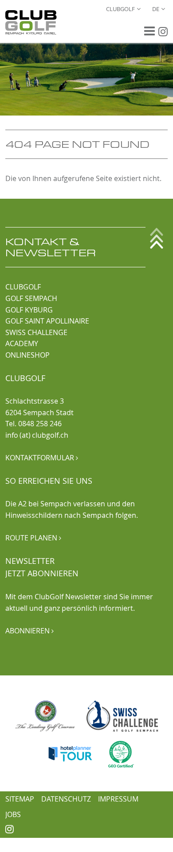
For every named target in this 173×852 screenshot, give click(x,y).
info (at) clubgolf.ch (36, 435)
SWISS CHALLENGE (36, 332)
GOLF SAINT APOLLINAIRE (47, 321)
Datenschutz (66, 799)
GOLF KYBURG (29, 310)
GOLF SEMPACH (31, 298)
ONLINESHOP (27, 355)
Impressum (118, 799)
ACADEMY (21, 343)
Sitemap (19, 799)
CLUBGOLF (23, 287)
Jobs (13, 814)
